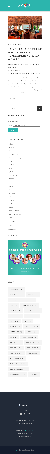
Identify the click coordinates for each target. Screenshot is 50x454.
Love (27, 321)
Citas (10, 197)
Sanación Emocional (15, 214)
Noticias (11, 207)
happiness (18, 73)
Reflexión (15, 347)
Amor (13, 300)
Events (11, 161)
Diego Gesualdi (15, 70)
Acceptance (16, 289)
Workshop (11, 67)
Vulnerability (17, 374)
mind (13, 337)
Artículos (12, 190)
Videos (11, 218)
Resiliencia (16, 353)
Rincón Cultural (14, 211)
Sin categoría (12, 229)
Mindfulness (29, 337)
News (10, 168)
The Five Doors (34, 64)
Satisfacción (17, 358)
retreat (38, 73)
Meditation (24, 64)
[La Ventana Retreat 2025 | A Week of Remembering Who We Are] (25, 27)
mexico (32, 73)
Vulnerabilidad (18, 369)
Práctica (15, 342)
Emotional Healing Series (17, 158)
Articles (10, 64)
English (10, 144)
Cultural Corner (14, 154)
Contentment (30, 305)
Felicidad (15, 316)
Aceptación (16, 294)
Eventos (11, 200)
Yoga (16, 67)
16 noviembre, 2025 (14, 44)
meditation (25, 73)
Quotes (11, 172)
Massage (15, 326)
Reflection (32, 342)
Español (10, 186)
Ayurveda (16, 64)
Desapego (15, 310)
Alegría (32, 294)
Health (14, 321)
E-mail (10, 125)
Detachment (33, 310)
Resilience (33, 347)
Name (9, 121)
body (13, 305)
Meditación (12, 204)
